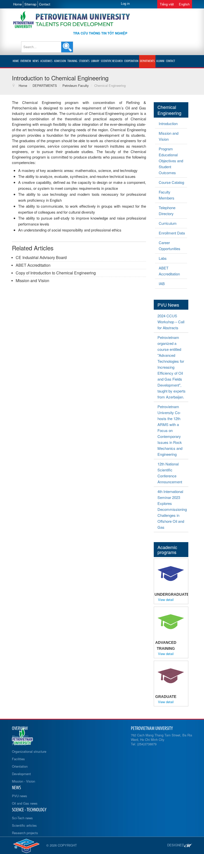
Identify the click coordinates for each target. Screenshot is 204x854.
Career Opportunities (169, 245)
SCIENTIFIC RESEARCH (112, 61)
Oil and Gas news (25, 803)
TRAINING (72, 61)
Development (21, 773)
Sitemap (30, 4)
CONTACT (170, 61)
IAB (162, 283)
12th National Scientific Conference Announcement (169, 472)
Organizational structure (29, 751)
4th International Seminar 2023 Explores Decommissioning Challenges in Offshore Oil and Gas (172, 509)
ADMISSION (60, 61)
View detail (166, 599)
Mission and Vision (32, 280)
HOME (16, 61)
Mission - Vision (23, 781)
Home (17, 4)
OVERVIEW (25, 61)
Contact (44, 4)
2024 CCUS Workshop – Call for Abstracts (170, 321)
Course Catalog (171, 182)
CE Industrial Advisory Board (41, 257)
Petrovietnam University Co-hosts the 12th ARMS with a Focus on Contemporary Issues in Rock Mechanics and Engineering (169, 430)
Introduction (168, 123)
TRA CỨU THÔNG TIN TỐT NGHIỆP (100, 33)
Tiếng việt (167, 4)
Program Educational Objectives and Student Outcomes (171, 160)
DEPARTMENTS (147, 61)
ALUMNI (160, 61)
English (184, 4)
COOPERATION (131, 61)
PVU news (19, 795)
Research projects (25, 832)
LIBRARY (95, 61)
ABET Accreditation (33, 265)
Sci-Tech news (22, 818)
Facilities (18, 758)
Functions (19, 744)
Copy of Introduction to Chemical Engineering (56, 273)
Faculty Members (166, 194)
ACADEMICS (46, 61)
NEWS (36, 61)
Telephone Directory (167, 210)
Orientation (20, 766)
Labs (163, 258)
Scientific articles (24, 825)
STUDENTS (84, 61)
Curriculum (168, 223)
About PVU (20, 736)
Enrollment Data (172, 232)
